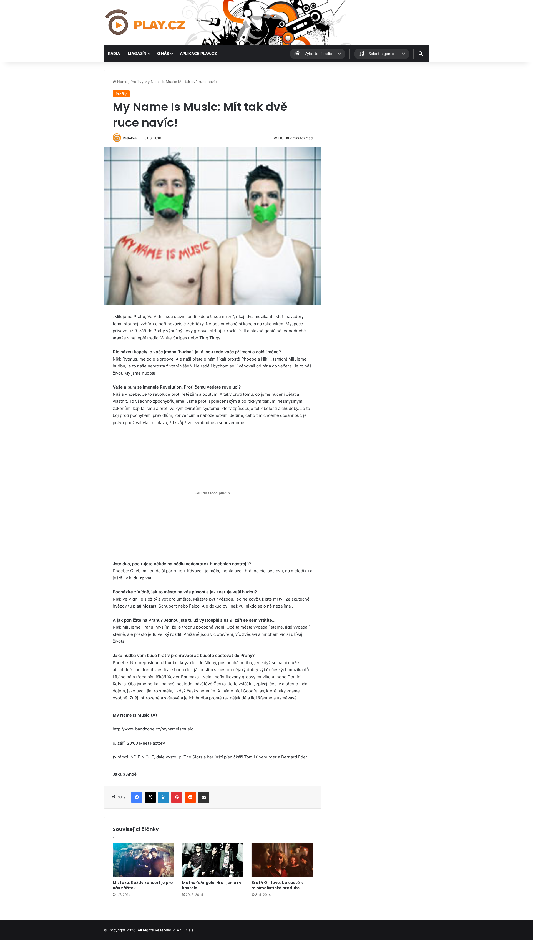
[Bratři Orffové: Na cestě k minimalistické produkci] (282, 860)
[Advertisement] (377, 109)
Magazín (137, 53)
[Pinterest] (176, 797)
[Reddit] (190, 797)
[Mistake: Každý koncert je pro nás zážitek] (143, 860)
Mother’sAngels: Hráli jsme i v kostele (211, 885)
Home (121, 81)
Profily (135, 81)
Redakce (130, 138)
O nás (163, 53)
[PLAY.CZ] (145, 22)
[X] (150, 797)
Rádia (114, 53)
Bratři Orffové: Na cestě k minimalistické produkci (277, 885)
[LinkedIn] (163, 797)
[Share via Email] (203, 797)
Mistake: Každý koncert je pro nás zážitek (143, 885)
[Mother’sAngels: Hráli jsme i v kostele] (212, 860)
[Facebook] (136, 797)
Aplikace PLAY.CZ (198, 53)
